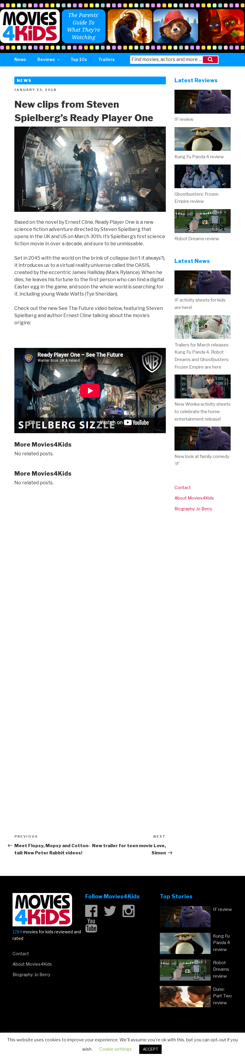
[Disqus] (90, 568)
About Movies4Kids (194, 497)
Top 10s (79, 59)
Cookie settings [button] (115, 1049)
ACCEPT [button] (150, 1049)
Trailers (106, 59)
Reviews (46, 59)
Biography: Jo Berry (193, 508)
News (20, 59)
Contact (182, 487)
